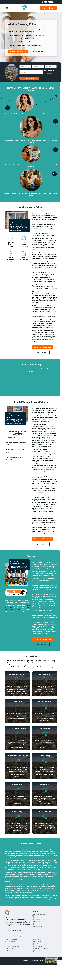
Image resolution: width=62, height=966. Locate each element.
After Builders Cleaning (12, 939)
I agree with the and (51, 73)
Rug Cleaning (37, 941)
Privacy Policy (50, 72)
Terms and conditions (39, 919)
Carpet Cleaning (11, 941)
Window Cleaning (38, 946)
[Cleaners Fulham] (24, 7)
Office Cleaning (10, 950)
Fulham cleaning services (40, 914)
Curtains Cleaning (38, 950)
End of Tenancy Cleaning (13, 946)
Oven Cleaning (37, 939)
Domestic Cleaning (11, 943)
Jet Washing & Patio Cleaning (41, 948)
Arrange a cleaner (38, 926)
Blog (35, 924)
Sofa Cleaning (37, 943)
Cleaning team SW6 (39, 917)
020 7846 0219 (50, 2)
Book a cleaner (48, 8)
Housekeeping (10, 948)
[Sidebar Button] (7, 8)
